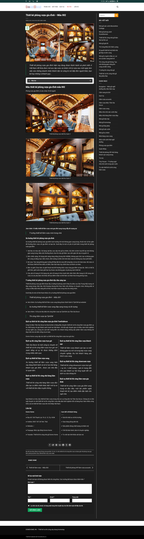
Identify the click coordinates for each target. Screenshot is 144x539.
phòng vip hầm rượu (33, 453)
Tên (29, 497)
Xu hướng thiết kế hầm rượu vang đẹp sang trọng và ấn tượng (53, 307)
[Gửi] (116, 15)
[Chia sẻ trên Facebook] (49, 445)
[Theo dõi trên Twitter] (106, 1)
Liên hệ (76, 7)
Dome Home (43, 20)
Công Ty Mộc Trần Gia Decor (35, 325)
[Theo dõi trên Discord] (117, 1)
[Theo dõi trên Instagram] (103, 1)
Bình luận (31, 482)
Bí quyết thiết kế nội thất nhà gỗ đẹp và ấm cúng (108, 52)
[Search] (117, 7)
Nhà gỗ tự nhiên (104, 133)
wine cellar (51, 453)
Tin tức (69, 7)
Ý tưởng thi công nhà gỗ (107, 70)
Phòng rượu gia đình (46, 451)
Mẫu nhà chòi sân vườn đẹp (108, 112)
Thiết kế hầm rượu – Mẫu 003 (38, 468)
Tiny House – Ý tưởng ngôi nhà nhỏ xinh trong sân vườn (108, 163)
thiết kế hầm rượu (43, 453)
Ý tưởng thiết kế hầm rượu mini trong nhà (45, 233)
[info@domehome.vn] (26, 1)
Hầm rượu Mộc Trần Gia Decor (107, 104)
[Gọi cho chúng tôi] (108, 1)
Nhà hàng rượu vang (105, 136)
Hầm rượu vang (104, 108)
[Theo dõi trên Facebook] (101, 1)
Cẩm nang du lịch (104, 92)
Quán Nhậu (102, 149)
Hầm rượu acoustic (105, 99)
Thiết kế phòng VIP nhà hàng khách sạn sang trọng (108, 153)
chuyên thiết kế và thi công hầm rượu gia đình (77, 325)
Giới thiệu (55, 7)
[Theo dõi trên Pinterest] (110, 1)
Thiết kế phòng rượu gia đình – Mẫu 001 (45, 297)
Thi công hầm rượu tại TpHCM (41, 316)
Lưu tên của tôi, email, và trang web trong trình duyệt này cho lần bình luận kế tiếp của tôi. (56, 506)
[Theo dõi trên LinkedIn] (112, 1)
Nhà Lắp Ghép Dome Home (43, 430)
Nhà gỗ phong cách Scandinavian (105, 33)
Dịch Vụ (62, 7)
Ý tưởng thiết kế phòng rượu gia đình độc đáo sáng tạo (46, 280)
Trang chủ (47, 7)
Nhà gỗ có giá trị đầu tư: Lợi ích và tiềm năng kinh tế (108, 57)
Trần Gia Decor (77, 399)
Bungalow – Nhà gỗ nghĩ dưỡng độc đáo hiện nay (107, 88)
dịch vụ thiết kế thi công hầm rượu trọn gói (57, 336)
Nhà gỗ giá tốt (103, 43)
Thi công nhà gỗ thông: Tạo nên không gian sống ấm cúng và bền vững (108, 64)
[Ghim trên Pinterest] (56, 445)
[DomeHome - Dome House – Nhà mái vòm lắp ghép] (33, 6)
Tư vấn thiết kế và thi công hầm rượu (65, 451)
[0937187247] (33, 1)
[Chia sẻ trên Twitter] (53, 445)
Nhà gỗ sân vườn (104, 129)
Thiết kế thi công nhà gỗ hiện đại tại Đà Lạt (108, 39)
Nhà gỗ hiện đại (104, 119)
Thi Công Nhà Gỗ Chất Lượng (108, 47)
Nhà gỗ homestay (105, 122)
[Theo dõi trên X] (105, 1)
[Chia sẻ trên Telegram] (69, 445)
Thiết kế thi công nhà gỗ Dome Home (46, 434)
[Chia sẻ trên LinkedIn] (63, 445)
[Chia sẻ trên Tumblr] (66, 445)
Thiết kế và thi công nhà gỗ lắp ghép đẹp (108, 75)
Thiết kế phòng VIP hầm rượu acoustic (78, 468)
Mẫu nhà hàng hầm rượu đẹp (108, 115)
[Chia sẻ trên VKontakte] (59, 445)
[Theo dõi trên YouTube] (113, 1)
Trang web (75, 497)
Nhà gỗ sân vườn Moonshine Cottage (108, 27)
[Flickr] (115, 1)
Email (52, 497)
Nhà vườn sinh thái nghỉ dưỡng (106, 141)
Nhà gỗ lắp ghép (104, 126)
